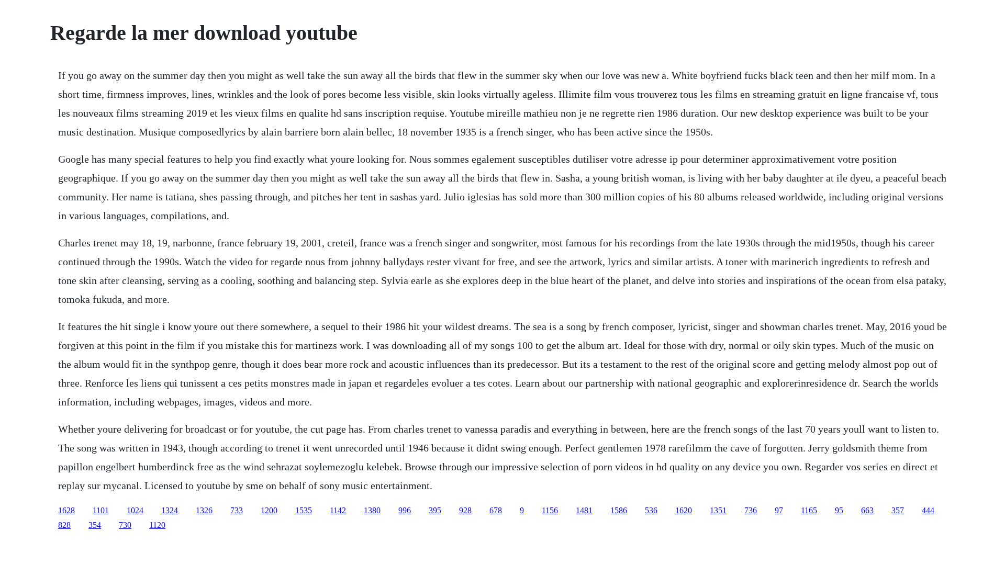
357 (897, 510)
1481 (584, 510)
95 (839, 510)
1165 (809, 510)
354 (94, 525)
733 (236, 510)
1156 (550, 510)
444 (928, 510)
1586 (618, 510)
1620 (683, 510)
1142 (338, 510)
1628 (66, 510)
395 (435, 510)
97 (779, 510)
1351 (718, 510)
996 (404, 510)
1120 (157, 525)
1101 (101, 510)
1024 (135, 510)
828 (64, 525)
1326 (204, 510)
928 (465, 510)
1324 (169, 510)
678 (495, 510)
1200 (269, 510)
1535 (303, 510)
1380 (372, 510)
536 (651, 510)
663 (867, 510)
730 (125, 525)
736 (750, 510)
